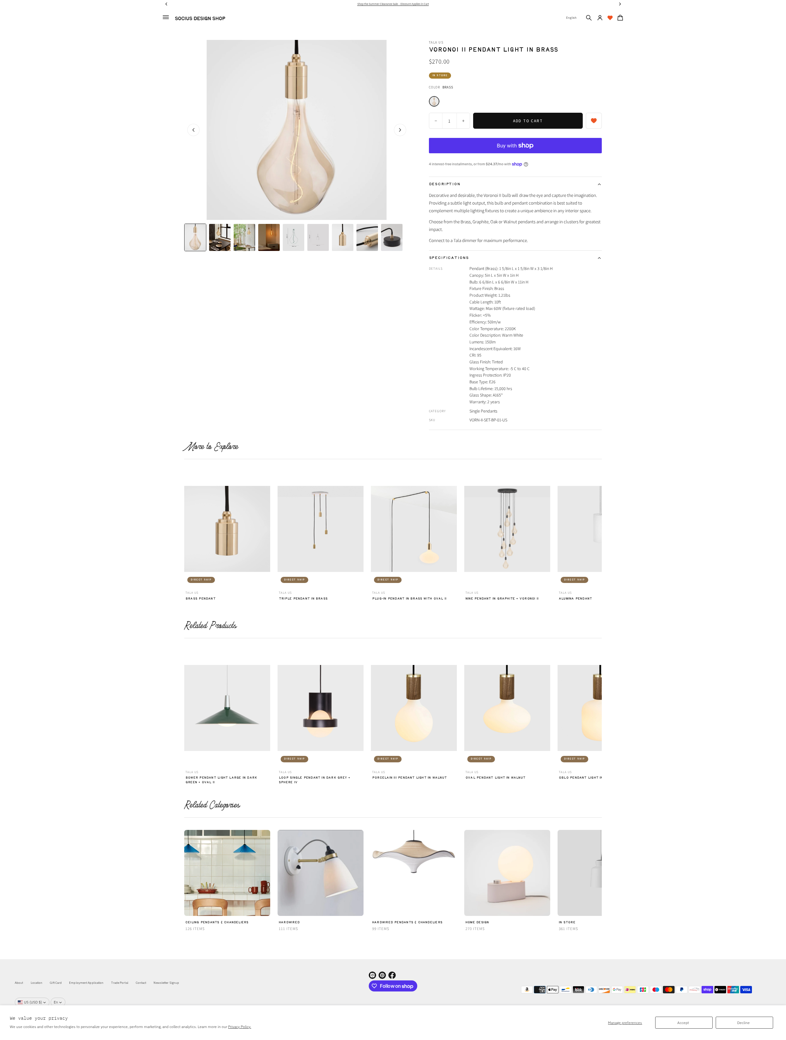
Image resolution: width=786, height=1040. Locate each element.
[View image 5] (293, 237)
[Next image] (400, 130)
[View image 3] (244, 237)
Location (37, 983)
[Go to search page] (588, 17)
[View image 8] (367, 237)
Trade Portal (119, 983)
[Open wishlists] (610, 17)
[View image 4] (269, 237)
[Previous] (187, 530)
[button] (588, 17)
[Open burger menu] (165, 17)
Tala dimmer (465, 240)
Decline (743, 1022)
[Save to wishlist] (594, 121)
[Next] (598, 530)
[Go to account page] (599, 17)
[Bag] (619, 17)
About (19, 983)
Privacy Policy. (239, 1026)
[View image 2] (220, 237)
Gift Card (56, 983)
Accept (683, 1022)
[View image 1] (195, 237)
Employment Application (86, 983)
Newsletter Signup (166, 983)
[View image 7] (343, 237)
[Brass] (434, 101)
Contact (141, 983)
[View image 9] (392, 237)
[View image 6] (318, 237)
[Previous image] (193, 130)
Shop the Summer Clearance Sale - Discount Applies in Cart (393, 4)
